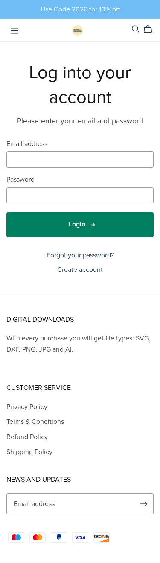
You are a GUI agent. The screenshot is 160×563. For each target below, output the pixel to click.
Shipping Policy (29, 452)
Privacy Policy (26, 407)
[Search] (136, 29)
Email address (26, 144)
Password (20, 180)
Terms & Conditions (35, 421)
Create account (80, 270)
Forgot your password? (80, 255)
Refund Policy (27, 437)
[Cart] (151, 29)
